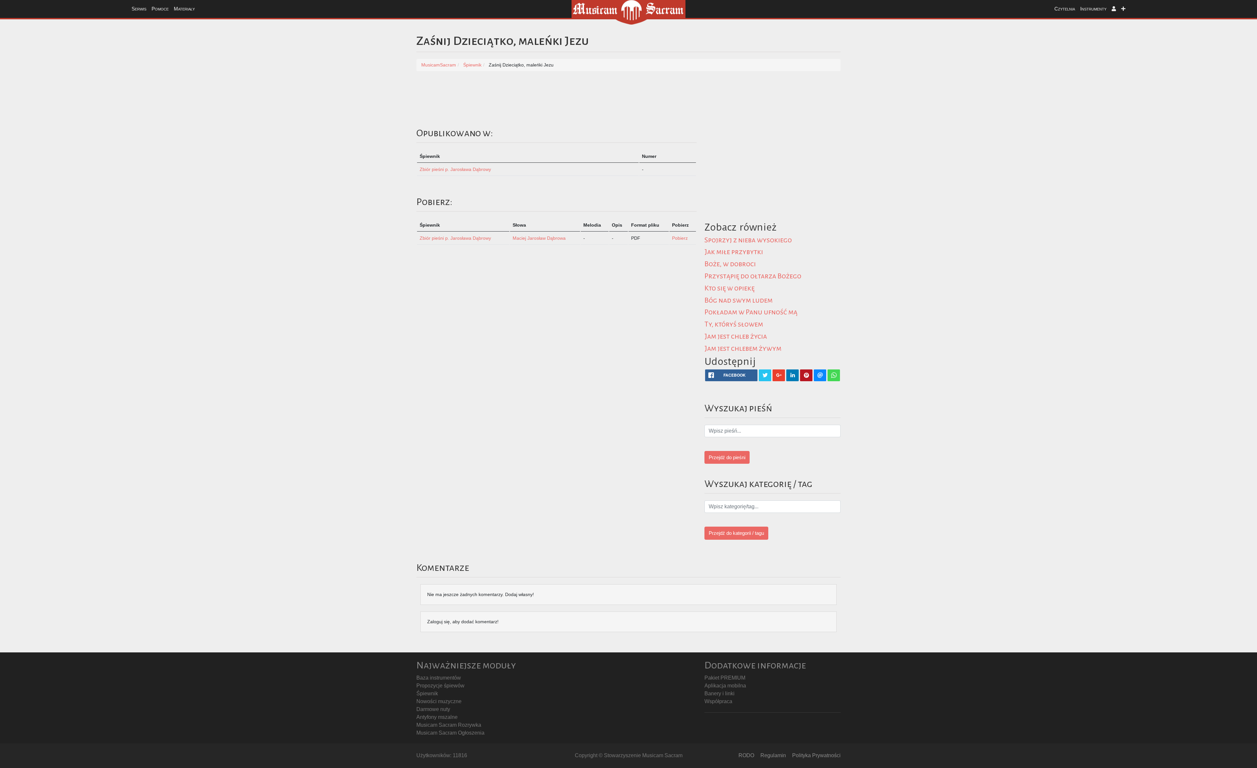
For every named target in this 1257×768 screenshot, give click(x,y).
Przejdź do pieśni (727, 457)
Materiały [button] (184, 8)
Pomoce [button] (160, 8)
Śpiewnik (427, 693)
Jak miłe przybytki (733, 252)
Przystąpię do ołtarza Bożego (752, 276)
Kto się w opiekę (729, 288)
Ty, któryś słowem (733, 324)
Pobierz (680, 238)
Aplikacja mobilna (725, 685)
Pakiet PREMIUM (724, 678)
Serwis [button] (139, 8)
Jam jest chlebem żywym (742, 348)
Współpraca (718, 701)
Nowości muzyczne (439, 701)
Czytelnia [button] (1064, 8)
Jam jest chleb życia (735, 336)
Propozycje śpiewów (440, 685)
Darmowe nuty (433, 709)
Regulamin (773, 755)
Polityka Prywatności (816, 755)
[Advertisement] (900, 172)
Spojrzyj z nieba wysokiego (748, 240)
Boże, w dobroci (730, 264)
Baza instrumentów (438, 678)
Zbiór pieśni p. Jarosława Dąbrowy (455, 169)
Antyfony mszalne (437, 717)
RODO (746, 755)
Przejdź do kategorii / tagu (736, 533)
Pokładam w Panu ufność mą (750, 312)
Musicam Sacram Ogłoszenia (450, 733)
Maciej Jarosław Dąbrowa (539, 238)
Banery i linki (719, 693)
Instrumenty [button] (1093, 8)
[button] (1114, 9)
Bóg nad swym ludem (738, 300)
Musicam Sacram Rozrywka (448, 725)
